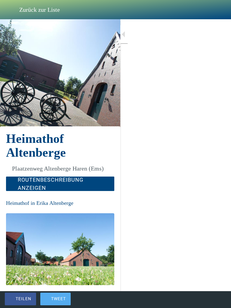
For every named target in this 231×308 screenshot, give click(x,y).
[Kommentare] (219, 299)
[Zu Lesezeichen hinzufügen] (204, 299)
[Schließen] (9, 9)
